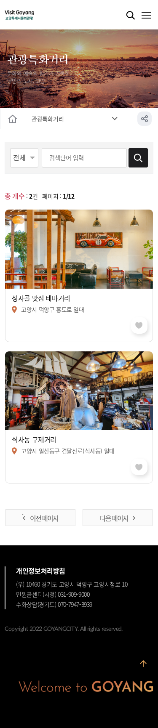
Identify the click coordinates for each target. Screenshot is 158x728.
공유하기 (144, 119)
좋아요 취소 (139, 325)
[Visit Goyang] (32, 15)
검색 (130, 15)
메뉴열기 (145, 15)
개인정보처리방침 (40, 570)
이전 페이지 (44, 518)
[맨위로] (143, 666)
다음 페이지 (114, 518)
